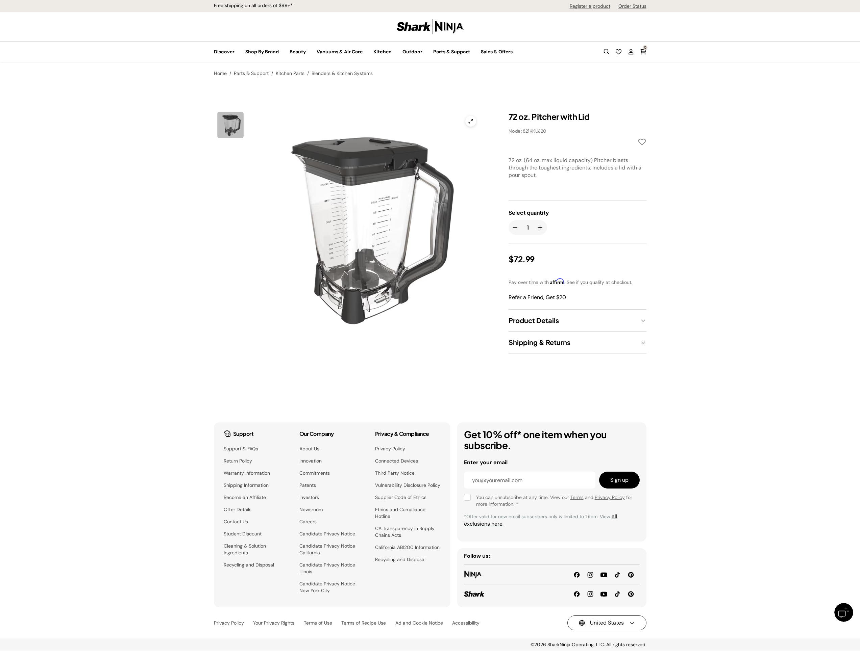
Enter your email (486, 462)
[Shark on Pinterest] (631, 593)
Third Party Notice (395, 473)
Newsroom (311, 509)
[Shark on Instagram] (590, 593)
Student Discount (243, 534)
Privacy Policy (390, 449)
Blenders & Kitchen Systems (342, 73)
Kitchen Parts (290, 73)
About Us (309, 449)
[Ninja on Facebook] (576, 574)
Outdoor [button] (412, 52)
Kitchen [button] (382, 52)
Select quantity (529, 212)
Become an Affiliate (245, 497)
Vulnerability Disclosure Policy (407, 485)
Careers (308, 522)
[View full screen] (470, 121)
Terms (577, 497)
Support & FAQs (241, 449)
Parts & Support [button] (451, 52)
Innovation (310, 461)
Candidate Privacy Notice (327, 534)
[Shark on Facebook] (576, 593)
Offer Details (237, 509)
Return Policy (238, 461)
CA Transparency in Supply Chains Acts (405, 531)
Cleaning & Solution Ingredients (245, 549)
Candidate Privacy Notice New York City (327, 587)
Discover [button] (224, 52)
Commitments (314, 473)
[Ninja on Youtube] (603, 574)
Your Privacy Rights (273, 623)
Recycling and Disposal (249, 565)
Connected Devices (396, 461)
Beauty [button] (298, 52)
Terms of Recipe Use (363, 623)
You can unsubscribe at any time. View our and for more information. (554, 500)
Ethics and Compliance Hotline (400, 512)
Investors (309, 497)
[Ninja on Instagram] (590, 574)
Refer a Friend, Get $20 (537, 297)
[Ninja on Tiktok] (617, 574)
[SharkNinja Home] (430, 26)
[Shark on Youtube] (603, 593)
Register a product (590, 6)
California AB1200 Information (407, 547)
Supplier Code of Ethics (400, 497)
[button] (606, 51)
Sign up (619, 479)
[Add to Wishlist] (642, 143)
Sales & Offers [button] (497, 52)
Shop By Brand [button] (262, 52)
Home (220, 73)
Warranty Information (247, 473)
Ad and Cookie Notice (419, 623)
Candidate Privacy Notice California (327, 549)
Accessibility (466, 623)
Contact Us (236, 522)
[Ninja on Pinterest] (631, 574)
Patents (307, 485)
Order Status (632, 6)
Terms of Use (318, 623)
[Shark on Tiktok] (617, 593)
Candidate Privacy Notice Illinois (327, 568)
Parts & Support (251, 73)
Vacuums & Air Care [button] (340, 52)
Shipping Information (246, 485)
